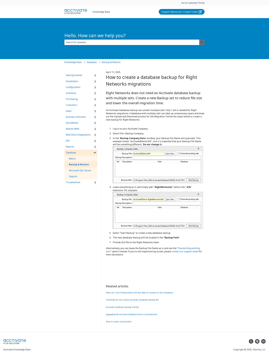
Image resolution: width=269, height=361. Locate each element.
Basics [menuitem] (72, 158)
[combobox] (131, 42)
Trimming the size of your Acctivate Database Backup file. (132, 299)
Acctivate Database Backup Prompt (122, 307)
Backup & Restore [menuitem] (79, 164)
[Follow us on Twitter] (251, 341)
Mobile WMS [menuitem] (72, 128)
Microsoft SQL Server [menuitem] (80, 170)
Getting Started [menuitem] (74, 75)
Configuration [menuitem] (73, 87)
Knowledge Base (101, 11)
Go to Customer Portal (193, 2)
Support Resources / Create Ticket (180, 11)
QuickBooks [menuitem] (72, 122)
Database (92, 62)
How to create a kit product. (119, 321)
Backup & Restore (111, 62)
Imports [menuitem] (73, 176)
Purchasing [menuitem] (72, 99)
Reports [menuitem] (70, 146)
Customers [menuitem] (71, 104)
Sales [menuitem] (68, 111)
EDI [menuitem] (68, 140)
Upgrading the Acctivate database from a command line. (131, 314)
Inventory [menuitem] (71, 93)
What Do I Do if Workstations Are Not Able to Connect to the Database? (139, 292)
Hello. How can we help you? (95, 35)
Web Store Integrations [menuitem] (78, 134)
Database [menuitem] (71, 152)
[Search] (202, 42)
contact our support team (185, 251)
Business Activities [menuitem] (76, 116)
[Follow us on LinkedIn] (257, 341)
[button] (95, 75)
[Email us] (263, 341)
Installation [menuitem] (72, 81)
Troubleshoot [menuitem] (73, 182)
